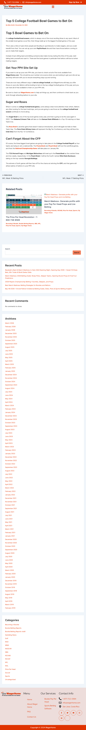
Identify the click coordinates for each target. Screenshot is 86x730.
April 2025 (8, 361)
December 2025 (11, 333)
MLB (6, 642)
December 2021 (10, 498)
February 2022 (10, 491)
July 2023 (8, 433)
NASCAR (8, 649)
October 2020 (10, 546)
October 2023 (10, 423)
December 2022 (11, 457)
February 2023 (10, 450)
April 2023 (8, 443)
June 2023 (9, 436)
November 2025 (11, 337)
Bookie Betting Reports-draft (15, 631)
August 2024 (9, 388)
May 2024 (8, 399)
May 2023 (8, 440)
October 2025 (10, 340)
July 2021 (8, 515)
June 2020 (9, 560)
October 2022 (10, 464)
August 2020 (9, 553)
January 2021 (10, 536)
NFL (39, 223)
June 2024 (9, 395)
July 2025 (8, 351)
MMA (7, 645)
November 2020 (11, 543)
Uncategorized (10, 679)
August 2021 (9, 512)
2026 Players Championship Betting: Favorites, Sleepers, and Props (29, 282)
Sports (18, 225)
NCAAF (7, 659)
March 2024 (9, 405)
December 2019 (10, 581)
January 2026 (10, 330)
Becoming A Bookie (12, 223)
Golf (6, 638)
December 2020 (11, 539)
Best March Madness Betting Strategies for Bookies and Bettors (27, 285)
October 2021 (10, 505)
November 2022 (11, 460)
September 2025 (11, 344)
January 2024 (10, 412)
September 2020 (11, 550)
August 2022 (9, 471)
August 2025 (9, 347)
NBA (36, 223)
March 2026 (9, 323)
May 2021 (8, 522)
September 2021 (11, 508)
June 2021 (9, 519)
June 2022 (9, 478)
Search (7, 249)
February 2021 (10, 532)
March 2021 (9, 529)
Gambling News (10, 635)
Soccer (7, 673)
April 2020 (8, 567)
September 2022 (11, 467)
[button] (53, 7)
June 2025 (9, 354)
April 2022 (8, 484)
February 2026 (10, 327)
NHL (6, 666)
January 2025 (10, 371)
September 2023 (11, 426)
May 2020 (8, 563)
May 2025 (8, 357)
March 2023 (9, 447)
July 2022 (8, 474)
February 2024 (10, 409)
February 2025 (10, 368)
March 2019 (9, 604)
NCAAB (59, 210)
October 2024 (10, 382)
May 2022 (8, 481)
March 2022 (9, 488)
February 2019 (10, 608)
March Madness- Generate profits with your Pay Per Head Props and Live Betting (62, 204)
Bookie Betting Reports (26, 223)
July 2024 (8, 392)
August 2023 (9, 429)
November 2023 (11, 419)
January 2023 (10, 454)
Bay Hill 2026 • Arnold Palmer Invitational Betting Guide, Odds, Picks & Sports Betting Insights (38, 289)
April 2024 (8, 402)
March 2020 (9, 570)
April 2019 (8, 601)
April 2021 (8, 526)
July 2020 (8, 557)
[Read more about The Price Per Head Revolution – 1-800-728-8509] (24, 204)
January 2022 (10, 495)
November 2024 (11, 378)
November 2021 (11, 502)
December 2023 (11, 416)
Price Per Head (10, 225)
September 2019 (11, 591)
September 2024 (11, 385)
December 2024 (11, 375)
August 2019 (9, 594)
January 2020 (10, 577)
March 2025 (9, 364)
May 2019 (8, 598)
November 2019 (11, 584)
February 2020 (10, 574)
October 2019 (10, 587)
